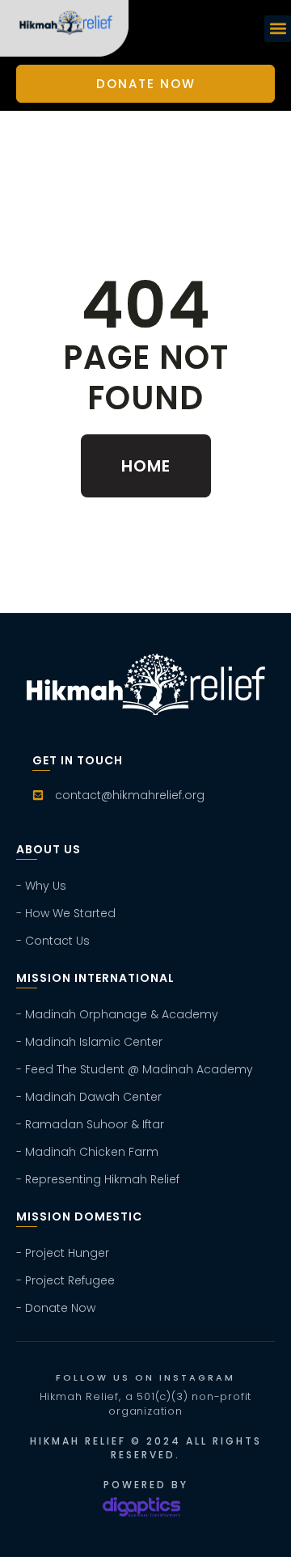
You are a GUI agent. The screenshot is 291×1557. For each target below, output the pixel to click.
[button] (277, 28)
